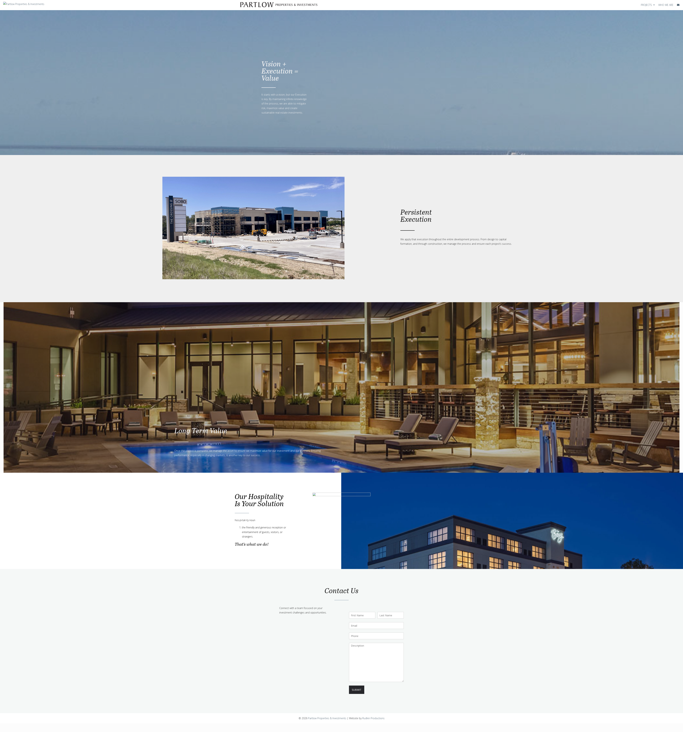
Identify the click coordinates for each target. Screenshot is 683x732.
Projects (647, 5)
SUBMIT (356, 689)
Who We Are (665, 5)
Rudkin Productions (373, 718)
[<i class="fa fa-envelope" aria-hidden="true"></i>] (678, 5)
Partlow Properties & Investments (327, 718)
